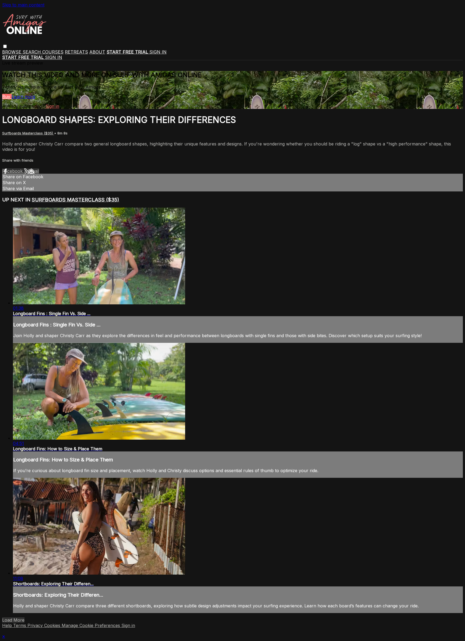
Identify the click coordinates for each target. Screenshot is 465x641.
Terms (20, 625)
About (97, 52)
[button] (5, 46)
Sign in (158, 52)
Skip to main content (23, 5)
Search (32, 52)
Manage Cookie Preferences (91, 625)
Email (33, 171)
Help (7, 625)
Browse (12, 52)
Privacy (35, 625)
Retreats (76, 52)
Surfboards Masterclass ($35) (28, 133)
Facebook (13, 171)
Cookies (53, 625)
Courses (53, 52)
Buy (7, 96)
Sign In (53, 57)
